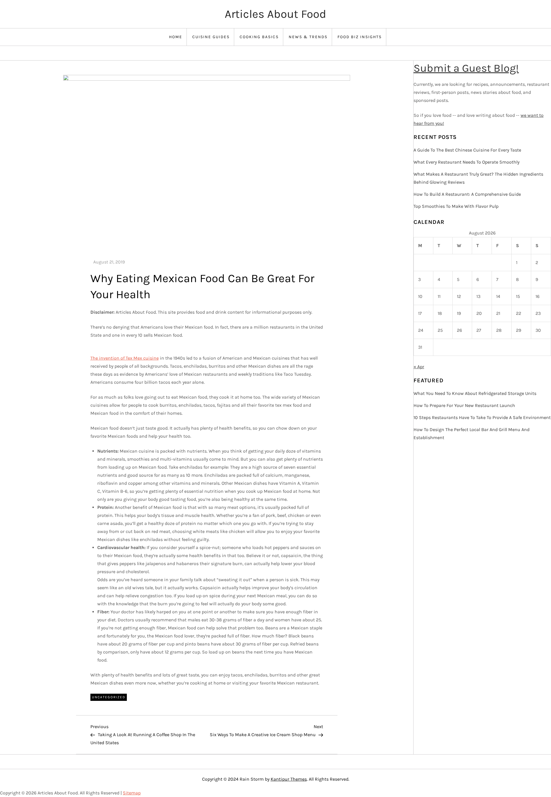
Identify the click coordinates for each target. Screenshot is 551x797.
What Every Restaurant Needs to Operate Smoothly (466, 162)
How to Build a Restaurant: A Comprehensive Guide (467, 194)
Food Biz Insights (359, 36)
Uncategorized (108, 697)
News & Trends (308, 36)
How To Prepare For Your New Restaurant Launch (464, 405)
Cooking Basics (259, 36)
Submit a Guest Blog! (466, 68)
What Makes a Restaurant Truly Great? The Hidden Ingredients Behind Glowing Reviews (478, 178)
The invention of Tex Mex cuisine (124, 358)
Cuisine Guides (211, 36)
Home (175, 36)
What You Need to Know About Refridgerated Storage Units (475, 393)
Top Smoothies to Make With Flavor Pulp (456, 206)
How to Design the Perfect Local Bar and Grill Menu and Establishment (471, 433)
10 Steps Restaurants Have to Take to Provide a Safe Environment (482, 417)
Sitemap (132, 793)
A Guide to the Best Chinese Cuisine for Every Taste (467, 150)
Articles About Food (275, 14)
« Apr (419, 366)
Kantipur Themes (289, 779)
